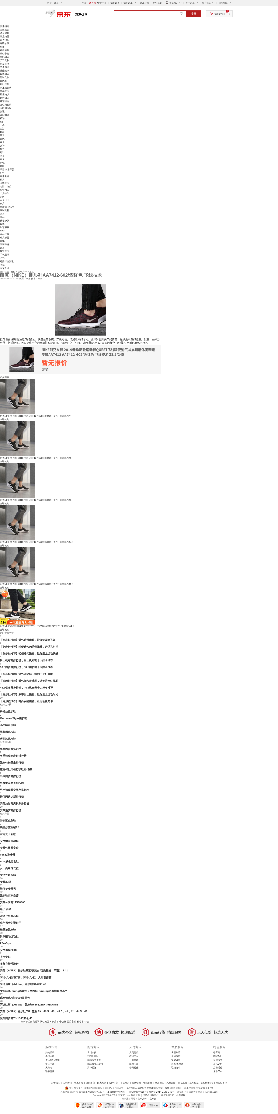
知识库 (53, 1021)
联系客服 (49, 1071)
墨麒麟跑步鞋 (8, 731)
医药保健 (4, 244)
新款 (74, 1021)
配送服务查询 (94, 1060)
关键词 (36, 1021)
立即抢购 (4, 419)
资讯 (2, 111)
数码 (2, 138)
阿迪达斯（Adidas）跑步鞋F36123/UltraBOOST (29, 1004)
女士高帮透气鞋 (9, 868)
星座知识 (4, 94)
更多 (2, 46)
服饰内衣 (4, 190)
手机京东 (173, 3)
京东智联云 (26, 1021)
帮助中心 (4, 53)
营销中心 (113, 1082)
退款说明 (175, 1060)
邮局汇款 (133, 1063)
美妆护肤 (4, 220)
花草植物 (4, 101)
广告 (2, 173)
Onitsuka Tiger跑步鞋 (13, 718)
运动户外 (4, 84)
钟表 (2, 248)
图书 (2, 258)
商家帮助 (101, 1082)
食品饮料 (4, 234)
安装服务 (4, 29)
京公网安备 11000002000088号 (85, 1088)
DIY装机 (217, 1056)
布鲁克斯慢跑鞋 (9, 963)
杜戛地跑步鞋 (8, 929)
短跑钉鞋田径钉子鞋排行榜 (16, 769)
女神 (2, 145)
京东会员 (144, 3)
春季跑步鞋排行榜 (10, 748)
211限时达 (92, 1056)
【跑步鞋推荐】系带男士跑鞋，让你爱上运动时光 (29, 694)
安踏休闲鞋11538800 (12, 902)
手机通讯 (4, 254)
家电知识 (4, 57)
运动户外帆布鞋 (9, 915)
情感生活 (4, 91)
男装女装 (4, 77)
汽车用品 (4, 227)
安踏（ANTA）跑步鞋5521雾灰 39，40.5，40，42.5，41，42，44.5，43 (43, 1011)
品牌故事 (4, 43)
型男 (2, 149)
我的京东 (128, 3)
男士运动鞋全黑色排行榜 (14, 789)
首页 (13, 271)
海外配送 (91, 1067)
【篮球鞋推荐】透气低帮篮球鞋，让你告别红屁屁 (29, 680)
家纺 (2, 196)
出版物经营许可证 (116, 1092)
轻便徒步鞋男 (8, 888)
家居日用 (4, 200)
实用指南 (4, 26)
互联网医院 (5, 104)
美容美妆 (4, 60)
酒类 (2, 213)
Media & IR (221, 1082)
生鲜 (2, 231)
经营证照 (181, 1095)
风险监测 (170, 1082)
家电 (2, 162)
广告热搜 (61, 1021)
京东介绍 (4, 268)
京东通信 (217, 1067)
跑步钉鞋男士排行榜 (12, 762)
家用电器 (4, 176)
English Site (207, 1082)
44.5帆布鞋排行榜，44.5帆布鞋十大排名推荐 (26, 687)
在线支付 (133, 1056)
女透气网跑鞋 (8, 875)
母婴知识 (4, 74)
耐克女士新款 (8, 834)
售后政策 (175, 1052)
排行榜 (85, 1021)
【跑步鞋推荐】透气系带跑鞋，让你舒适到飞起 (28, 639)
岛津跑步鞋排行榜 (10, 776)
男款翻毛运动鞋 (9, 936)
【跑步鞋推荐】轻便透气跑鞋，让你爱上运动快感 (29, 653)
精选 (2, 118)
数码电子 (4, 81)
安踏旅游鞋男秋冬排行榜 (14, 803)
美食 (2, 142)
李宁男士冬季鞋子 (10, 922)
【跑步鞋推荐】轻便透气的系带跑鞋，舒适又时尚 (29, 646)
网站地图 (44, 1021)
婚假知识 (4, 98)
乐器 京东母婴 (7, 169)
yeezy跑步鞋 (7, 854)
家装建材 (4, 210)
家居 (2, 159)
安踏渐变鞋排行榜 (10, 810)
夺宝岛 (216, 1052)
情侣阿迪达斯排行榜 (12, 796)
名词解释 (4, 33)
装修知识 (4, 67)
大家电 (48, 1067)
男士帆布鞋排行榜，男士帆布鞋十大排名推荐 (26, 660)
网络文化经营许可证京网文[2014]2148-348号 (151, 1092)
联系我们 (67, 1082)
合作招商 (90, 1082)
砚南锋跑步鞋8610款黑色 (15, 997)
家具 (2, 203)
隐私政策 (182, 1082)
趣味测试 (4, 115)
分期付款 (133, 1060)
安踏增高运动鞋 (9, 840)
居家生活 (4, 63)
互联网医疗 (5, 108)
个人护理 (4, 193)
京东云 (153, 1098)
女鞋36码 (5, 881)
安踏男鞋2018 (8, 950)
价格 (79, 1021)
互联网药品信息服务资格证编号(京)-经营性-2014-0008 (153, 1088)
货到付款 (133, 1052)
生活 (2, 128)
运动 (2, 152)
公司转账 (133, 1067)
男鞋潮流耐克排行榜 (12, 783)
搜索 (193, 13)
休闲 (2, 166)
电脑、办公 (5, 186)
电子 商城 (5, 909)
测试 (2, 265)
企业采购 (157, 3)
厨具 (2, 179)
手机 (2, 125)
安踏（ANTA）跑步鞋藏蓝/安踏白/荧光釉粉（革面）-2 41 (34, 970)
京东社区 (159, 1082)
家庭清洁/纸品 (7, 207)
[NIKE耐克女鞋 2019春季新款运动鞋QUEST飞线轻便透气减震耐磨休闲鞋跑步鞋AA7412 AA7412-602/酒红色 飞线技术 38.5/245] (80, 309)
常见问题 (4, 36)
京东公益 (194, 1082)
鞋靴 (2, 241)
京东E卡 (217, 1063)
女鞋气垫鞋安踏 (9, 847)
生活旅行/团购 (52, 1060)
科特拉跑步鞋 (8, 711)
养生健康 (4, 70)
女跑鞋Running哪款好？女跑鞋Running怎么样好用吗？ (33, 990)
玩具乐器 (4, 237)
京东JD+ (217, 1071)
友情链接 (136, 1082)
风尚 (2, 132)
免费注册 (101, 3)
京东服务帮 (5, 87)
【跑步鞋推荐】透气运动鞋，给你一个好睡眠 (26, 673)
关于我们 (55, 1082)
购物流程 (49, 1052)
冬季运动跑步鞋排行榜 (13, 755)
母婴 (2, 224)
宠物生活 (4, 183)
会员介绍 (49, 1056)
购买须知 (4, 40)
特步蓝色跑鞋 (8, 820)
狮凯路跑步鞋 (8, 738)
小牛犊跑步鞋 (8, 725)
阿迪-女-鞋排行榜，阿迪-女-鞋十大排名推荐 (25, 977)
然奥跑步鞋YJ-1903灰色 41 (16, 1018)
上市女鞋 (5, 956)
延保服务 (217, 1060)
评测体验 (4, 50)
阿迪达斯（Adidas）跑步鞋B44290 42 (23, 984)
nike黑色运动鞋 (9, 861)
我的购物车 (220, 13)
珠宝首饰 (4, 251)
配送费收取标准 (95, 1063)
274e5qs (5, 943)
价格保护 (175, 1056)
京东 (70, 15)
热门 (2, 121)
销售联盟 (147, 1082)
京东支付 (142, 1098)
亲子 (2, 135)
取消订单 (175, 1067)
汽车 (2, 156)
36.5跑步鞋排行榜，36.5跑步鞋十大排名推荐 (26, 667)
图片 (69, 1021)
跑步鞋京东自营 (9, 895)
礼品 (2, 217)
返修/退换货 (177, 1063)
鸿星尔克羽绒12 (9, 827)
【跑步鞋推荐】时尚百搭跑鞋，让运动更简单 (26, 701)
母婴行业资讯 (7, 261)
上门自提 (91, 1052)
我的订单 (115, 3)
